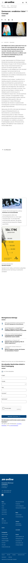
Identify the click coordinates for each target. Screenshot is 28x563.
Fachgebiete (4, 532)
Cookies (14, 554)
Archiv (3, 527)
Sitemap (10, 557)
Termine (17, 521)
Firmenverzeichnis (19, 516)
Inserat (17, 534)
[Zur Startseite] (9, 2)
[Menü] (3, 2)
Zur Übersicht (7, 149)
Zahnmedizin (4, 512)
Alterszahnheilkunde (20, 501)
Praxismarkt (18, 540)
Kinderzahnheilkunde (6, 546)
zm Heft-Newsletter (13, 425)
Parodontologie (5, 534)
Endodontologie (5, 538)
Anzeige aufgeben (19, 544)
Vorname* (4, 393)
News (3, 501)
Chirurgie (3, 544)
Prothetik (3, 542)
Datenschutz (20, 554)
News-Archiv (4, 514)
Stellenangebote (19, 536)
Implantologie (4, 536)
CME (3, 518)
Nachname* (4, 399)
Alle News (4, 503)
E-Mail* (3, 375)
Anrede (3, 381)
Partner (3, 554)
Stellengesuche (19, 538)
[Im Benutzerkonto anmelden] (23, 2)
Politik (3, 505)
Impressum (4, 557)
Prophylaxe (18, 503)
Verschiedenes (19, 542)
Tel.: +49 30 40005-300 (6, 490)
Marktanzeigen (19, 514)
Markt (17, 512)
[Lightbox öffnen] (25, 35)
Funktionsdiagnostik (20, 505)
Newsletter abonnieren (13, 416)
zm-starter (18, 529)
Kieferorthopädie (5, 540)
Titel (3, 387)
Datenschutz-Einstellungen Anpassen (9, 559)
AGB (8, 554)
